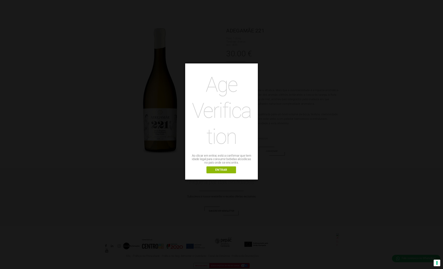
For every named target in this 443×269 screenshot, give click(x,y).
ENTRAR (221, 169)
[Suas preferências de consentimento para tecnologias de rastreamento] (437, 263)
